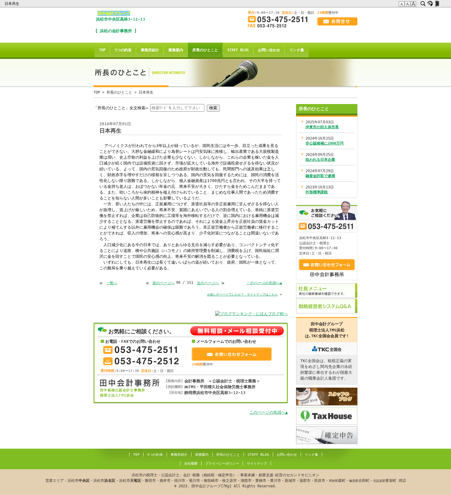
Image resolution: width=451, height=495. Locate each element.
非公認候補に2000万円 (325, 143)
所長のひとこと (205, 50)
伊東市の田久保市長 (322, 127)
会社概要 (191, 464)
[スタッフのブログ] (326, 396)
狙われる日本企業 (320, 159)
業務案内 (175, 50)
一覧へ (111, 283)
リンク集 (296, 50)
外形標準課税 (317, 192)
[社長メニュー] (326, 290)
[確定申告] (326, 435)
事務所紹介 (150, 50)
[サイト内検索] (422, 3)
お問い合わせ (269, 50)
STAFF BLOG (238, 50)
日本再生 (12, 4)
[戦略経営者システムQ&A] (326, 306)
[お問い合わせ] (337, 21)
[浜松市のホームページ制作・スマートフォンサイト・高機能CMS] (430, 3)
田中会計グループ (114, 13)
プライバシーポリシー (222, 464)
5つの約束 (123, 50)
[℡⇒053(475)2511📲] (280, 19)
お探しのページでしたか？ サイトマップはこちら (242, 294)
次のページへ (208, 283)
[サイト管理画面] (437, 3)
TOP (102, 50)
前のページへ (163, 283)
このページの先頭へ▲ (264, 282)
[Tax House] (326, 416)
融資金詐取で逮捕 (320, 176)
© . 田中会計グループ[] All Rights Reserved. (225, 480)
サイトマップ (257, 464)
